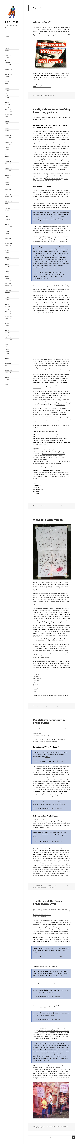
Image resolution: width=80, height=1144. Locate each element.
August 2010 (8, 175)
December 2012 (8, 111)
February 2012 (8, 135)
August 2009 (8, 203)
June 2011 (7, 151)
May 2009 (7, 210)
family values (52, 95)
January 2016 (8, 67)
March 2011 (7, 159)
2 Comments (65, 505)
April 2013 (7, 102)
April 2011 (7, 156)
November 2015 (8, 69)
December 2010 (8, 166)
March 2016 (7, 62)
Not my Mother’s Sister (48, 461)
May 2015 (7, 81)
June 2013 (7, 97)
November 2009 (8, 196)
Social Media (52, 1126)
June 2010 (7, 180)
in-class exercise (49, 284)
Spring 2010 (59, 177)
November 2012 (8, 114)
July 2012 (7, 123)
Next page (73, 1137)
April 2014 (7, 90)
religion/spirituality (42, 887)
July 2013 (7, 95)
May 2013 (7, 100)
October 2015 (8, 71)
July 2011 (7, 149)
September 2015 (8, 74)
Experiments (46, 1126)
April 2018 (7, 50)
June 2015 (7, 78)
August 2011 (7, 147)
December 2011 (8, 140)
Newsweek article (38, 83)
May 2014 (7, 88)
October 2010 (8, 170)
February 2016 (8, 64)
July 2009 (7, 206)
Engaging (45, 95)
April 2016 (7, 60)
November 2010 (8, 168)
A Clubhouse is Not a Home (57, 766)
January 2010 (8, 191)
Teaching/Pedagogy (46, 505)
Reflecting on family (46, 467)
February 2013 (8, 107)
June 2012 (7, 126)
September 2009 (8, 201)
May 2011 (7, 154)
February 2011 (8, 161)
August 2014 (7, 83)
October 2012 (8, 116)
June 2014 (7, 86)
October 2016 (8, 55)
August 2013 (7, 93)
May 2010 (7, 182)
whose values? (42, 22)
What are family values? (48, 519)
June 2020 (7, 45)
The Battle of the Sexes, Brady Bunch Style (47, 902)
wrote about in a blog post (44, 29)
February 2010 (8, 189)
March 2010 (7, 187)
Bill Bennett (52, 706)
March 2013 (7, 104)
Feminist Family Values (50, 450)
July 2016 (7, 57)
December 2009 (8, 194)
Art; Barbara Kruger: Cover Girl (42, 86)
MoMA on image (38, 85)
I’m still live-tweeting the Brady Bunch (49, 721)
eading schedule (44, 180)
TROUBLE (11, 22)
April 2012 (7, 130)
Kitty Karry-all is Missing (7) (40, 916)
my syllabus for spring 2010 (53, 178)
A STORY (7, 36)
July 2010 (7, 177)
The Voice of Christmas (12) (41, 735)
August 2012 (7, 121)
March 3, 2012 (59, 957)
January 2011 (8, 163)
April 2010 (7, 184)
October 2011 (8, 144)
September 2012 (8, 118)
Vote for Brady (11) (38, 733)
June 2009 (7, 208)
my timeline (47, 198)
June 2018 (7, 48)
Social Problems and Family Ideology (54, 452)
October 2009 (8, 198)
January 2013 (8, 109)
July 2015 (7, 76)
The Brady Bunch (51, 887)
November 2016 (8, 53)
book (51, 27)
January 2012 (8, 137)
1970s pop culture (53, 885)
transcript (44, 310)
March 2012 (7, 133)
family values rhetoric (55, 73)
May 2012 (7, 128)
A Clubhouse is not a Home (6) (42, 914)
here (49, 232)
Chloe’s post (37, 388)
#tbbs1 (47, 756)
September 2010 (8, 173)
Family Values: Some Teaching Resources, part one (51, 111)
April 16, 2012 (59, 761)
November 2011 (8, 142)
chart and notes (60, 404)
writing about (52, 603)
